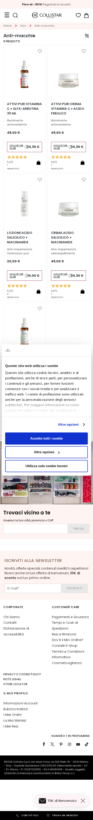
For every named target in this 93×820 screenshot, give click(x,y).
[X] (52, 744)
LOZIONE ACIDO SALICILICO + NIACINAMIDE (19, 237)
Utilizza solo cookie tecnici (46, 466)
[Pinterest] (61, 744)
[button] (40, 51)
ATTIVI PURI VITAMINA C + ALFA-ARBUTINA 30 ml (24, 109)
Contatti (9, 622)
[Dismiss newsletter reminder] (83, 800)
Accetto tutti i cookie (46, 438)
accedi (65, 4)
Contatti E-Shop (64, 645)
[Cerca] (15, 15)
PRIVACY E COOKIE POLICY (22, 674)
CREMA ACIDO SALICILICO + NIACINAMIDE (62, 237)
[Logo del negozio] (47, 15)
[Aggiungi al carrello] (38, 162)
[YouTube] (78, 744)
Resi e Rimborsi (64, 634)
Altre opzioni (68, 424)
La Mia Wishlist (14, 720)
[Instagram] (69, 744)
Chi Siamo (11, 617)
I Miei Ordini (12, 714)
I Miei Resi (10, 726)
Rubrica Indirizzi (15, 709)
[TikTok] (87, 744)
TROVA (78, 529)
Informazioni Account (20, 703)
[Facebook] (44, 744)
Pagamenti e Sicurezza (70, 617)
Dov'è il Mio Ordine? (67, 640)
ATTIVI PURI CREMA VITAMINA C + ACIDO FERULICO (67, 109)
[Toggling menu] (6, 15)
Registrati (49, 4)
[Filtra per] (87, 35)
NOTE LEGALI (12, 679)
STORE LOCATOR (15, 684)
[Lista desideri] (78, 15)
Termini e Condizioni (68, 651)
